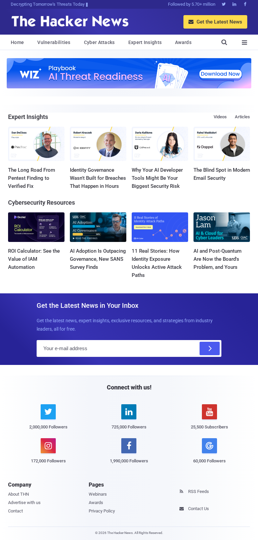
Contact (15, 510)
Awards (183, 42)
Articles (242, 116)
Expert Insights (145, 42)
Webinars (98, 494)
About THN (18, 494)
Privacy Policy (102, 510)
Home (17, 42)
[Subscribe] (210, 348)
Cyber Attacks (99, 42)
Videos (220, 116)
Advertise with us (24, 502)
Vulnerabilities (54, 42)
